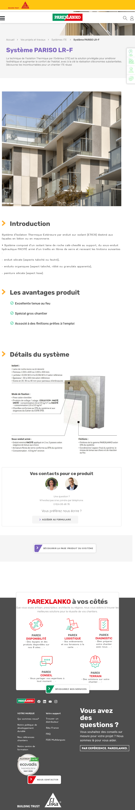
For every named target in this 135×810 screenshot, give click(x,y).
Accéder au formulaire (56, 519)
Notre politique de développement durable (27, 727)
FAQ (48, 733)
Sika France (52, 727)
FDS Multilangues (55, 739)
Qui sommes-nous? (28, 718)
